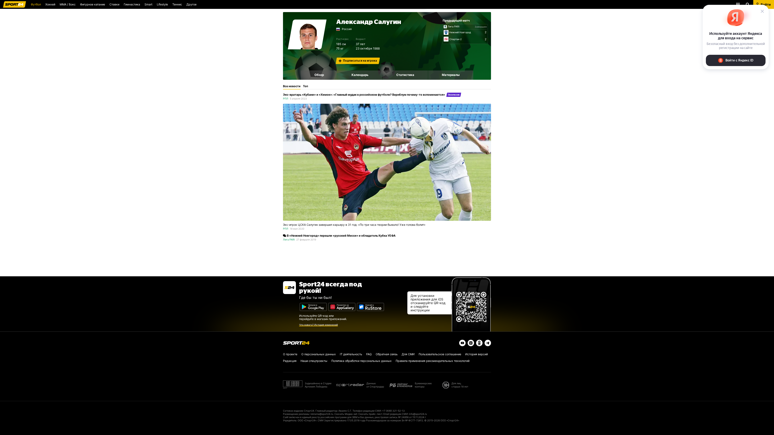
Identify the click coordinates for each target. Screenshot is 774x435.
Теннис (177, 4)
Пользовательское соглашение (440, 354)
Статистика (405, 75)
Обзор (319, 75)
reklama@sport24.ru (321, 413)
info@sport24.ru (418, 413)
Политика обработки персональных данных (361, 360)
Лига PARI (453, 26)
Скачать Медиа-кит (345, 413)
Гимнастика (132, 4)
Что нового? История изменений (318, 324)
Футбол (36, 4)
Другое (191, 4)
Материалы (451, 75)
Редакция (289, 360)
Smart (148, 4)
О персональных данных (318, 354)
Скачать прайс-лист (370, 413)
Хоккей (50, 4)
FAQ (369, 354)
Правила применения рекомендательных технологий (432, 360)
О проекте (290, 354)
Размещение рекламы (296, 413)
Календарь (360, 75)
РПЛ (285, 98)
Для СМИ (408, 354)
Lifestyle (162, 4)
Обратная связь (387, 354)
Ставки (114, 4)
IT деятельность (351, 354)
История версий (476, 354)
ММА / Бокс (68, 4)
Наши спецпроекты (314, 360)
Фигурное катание (92, 4)
